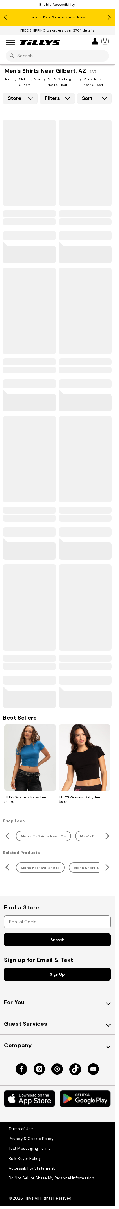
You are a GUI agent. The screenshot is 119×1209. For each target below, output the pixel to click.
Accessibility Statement (32, 1168)
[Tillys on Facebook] (21, 1069)
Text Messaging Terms (30, 1148)
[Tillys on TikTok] (75, 1069)
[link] (105, 41)
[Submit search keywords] (12, 56)
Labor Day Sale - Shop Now (57, 17)
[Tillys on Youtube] (93, 1069)
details (89, 30)
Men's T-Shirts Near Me (43, 836)
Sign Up (57, 974)
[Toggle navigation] (10, 43)
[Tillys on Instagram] (39, 1069)
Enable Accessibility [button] (57, 4)
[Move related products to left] (6, 836)
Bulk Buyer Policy (25, 1158)
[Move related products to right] (108, 836)
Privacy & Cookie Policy (31, 1138)
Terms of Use (21, 1128)
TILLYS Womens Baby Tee (25, 797)
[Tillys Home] (40, 42)
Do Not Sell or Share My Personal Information (51, 1178)
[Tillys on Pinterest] (57, 1069)
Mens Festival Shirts (40, 867)
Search (57, 939)
